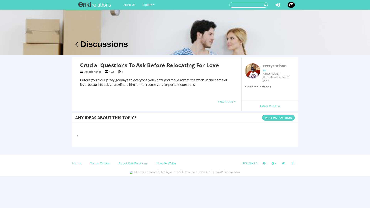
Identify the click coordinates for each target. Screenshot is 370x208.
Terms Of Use (99, 163)
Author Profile (269, 106)
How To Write (166, 163)
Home (76, 163)
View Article (226, 101)
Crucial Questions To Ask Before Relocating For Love (149, 65)
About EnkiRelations (133, 163)
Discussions (103, 44)
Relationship (92, 72)
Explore (147, 5)
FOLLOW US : (251, 163)
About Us (129, 5)
